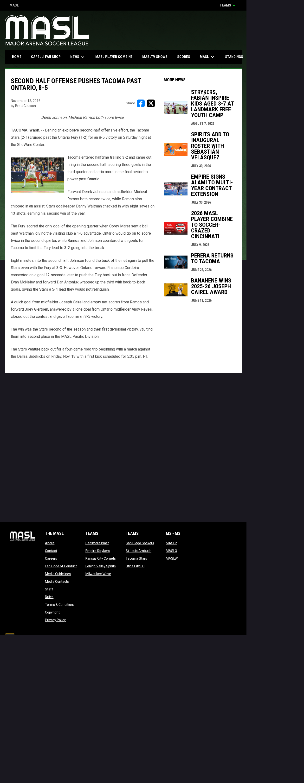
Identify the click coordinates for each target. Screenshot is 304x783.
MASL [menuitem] (207, 57)
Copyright (52, 612)
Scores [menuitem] (183, 57)
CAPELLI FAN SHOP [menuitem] (47, 56)
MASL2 (171, 543)
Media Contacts (57, 581)
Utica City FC (135, 566)
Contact (51, 551)
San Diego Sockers (140, 543)
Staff (49, 589)
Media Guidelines (58, 574)
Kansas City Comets (100, 558)
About (49, 543)
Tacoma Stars (136, 558)
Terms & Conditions (60, 605)
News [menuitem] (78, 57)
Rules (49, 597)
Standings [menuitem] (234, 57)
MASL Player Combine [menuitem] (114, 57)
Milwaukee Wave (98, 574)
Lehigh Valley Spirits (100, 566)
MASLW (172, 558)
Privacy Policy (55, 620)
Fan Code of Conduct (61, 566)
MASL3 (171, 551)
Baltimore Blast (97, 543)
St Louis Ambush (138, 551)
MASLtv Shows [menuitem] (155, 57)
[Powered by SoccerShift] (9, 638)
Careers (51, 558)
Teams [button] (228, 5)
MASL (14, 5)
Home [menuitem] (16, 57)
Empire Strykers (97, 551)
